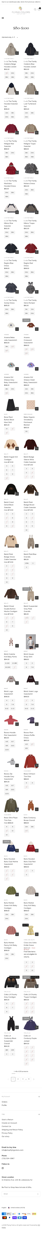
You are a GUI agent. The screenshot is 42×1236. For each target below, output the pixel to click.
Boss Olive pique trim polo (11, 819)
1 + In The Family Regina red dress (30, 263)
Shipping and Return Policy (12, 1130)
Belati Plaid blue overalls (30, 555)
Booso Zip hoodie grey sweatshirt (9, 776)
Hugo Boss (27, 771)
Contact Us (6, 1126)
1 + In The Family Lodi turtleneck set (30, 104)
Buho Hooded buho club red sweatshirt (29, 861)
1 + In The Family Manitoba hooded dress (10, 183)
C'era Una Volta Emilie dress (30, 944)
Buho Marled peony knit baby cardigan (10, 945)
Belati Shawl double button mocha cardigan (10, 608)
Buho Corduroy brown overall (30, 819)
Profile (4, 1105)
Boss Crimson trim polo (29, 775)
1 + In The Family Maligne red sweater (10, 143)
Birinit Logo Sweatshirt (8, 693)
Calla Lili (7, 991)
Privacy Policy (7, 1133)
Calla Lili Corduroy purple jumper (30, 1038)
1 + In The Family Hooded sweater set (11, 104)
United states (18, 1208)
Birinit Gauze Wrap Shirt (29, 655)
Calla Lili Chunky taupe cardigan (30, 996)
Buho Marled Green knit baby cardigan (10, 905)
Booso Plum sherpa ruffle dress (29, 735)
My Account (6, 1097)
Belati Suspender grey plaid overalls (31, 608)
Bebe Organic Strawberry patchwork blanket (29, 421)
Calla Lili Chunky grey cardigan (10, 996)
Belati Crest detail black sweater (9, 505)
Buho (25, 815)
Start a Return (7, 1120)
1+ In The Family (9, 58)
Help (3, 1114)
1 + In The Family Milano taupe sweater (30, 223)
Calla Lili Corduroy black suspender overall (10, 1040)
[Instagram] (4, 1168)
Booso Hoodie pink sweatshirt (10, 734)
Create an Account (9, 1123)
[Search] (35, 9)
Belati (6, 454)
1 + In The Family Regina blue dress (10, 263)
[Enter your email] (38, 1194)
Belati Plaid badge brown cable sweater (30, 505)
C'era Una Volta (29, 940)
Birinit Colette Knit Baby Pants (10, 655)
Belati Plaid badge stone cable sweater (10, 557)
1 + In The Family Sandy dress (10, 302)
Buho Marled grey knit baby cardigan (30, 905)
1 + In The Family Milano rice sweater (10, 223)
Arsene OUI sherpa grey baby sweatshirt (11, 380)
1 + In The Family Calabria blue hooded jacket (30, 64)
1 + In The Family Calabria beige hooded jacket (10, 64)
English (4, 1208)
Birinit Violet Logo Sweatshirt (31, 693)
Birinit (6, 651)
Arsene (6, 334)
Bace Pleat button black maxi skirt (9, 419)
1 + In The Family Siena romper (30, 302)
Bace (5, 414)
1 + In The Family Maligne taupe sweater (30, 143)
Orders (4, 1102)
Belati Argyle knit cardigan (11, 458)
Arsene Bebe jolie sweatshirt (10, 339)
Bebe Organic (28, 414)
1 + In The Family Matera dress (30, 182)
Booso (6, 730)
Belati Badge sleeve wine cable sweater (30, 459)
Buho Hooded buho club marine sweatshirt (11, 861)
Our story (5, 1137)
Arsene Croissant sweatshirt (28, 340)
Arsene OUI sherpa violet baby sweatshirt (30, 380)
